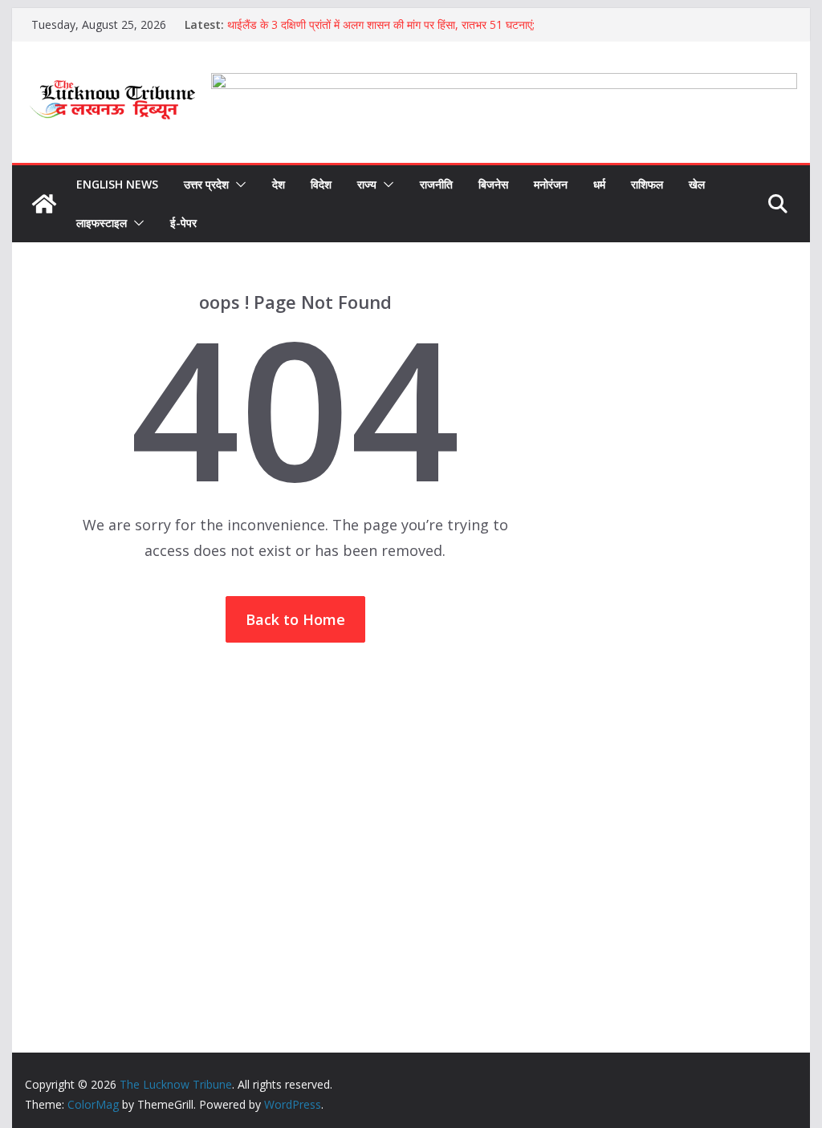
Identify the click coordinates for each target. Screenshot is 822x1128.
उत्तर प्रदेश (206, 184)
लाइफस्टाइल (101, 222)
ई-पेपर (183, 222)
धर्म (599, 184)
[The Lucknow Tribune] (44, 204)
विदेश (321, 184)
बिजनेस (493, 184)
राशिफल (647, 184)
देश (278, 184)
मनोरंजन (551, 184)
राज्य (366, 184)
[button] (237, 184)
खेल (697, 184)
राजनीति (436, 184)
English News (117, 184)
